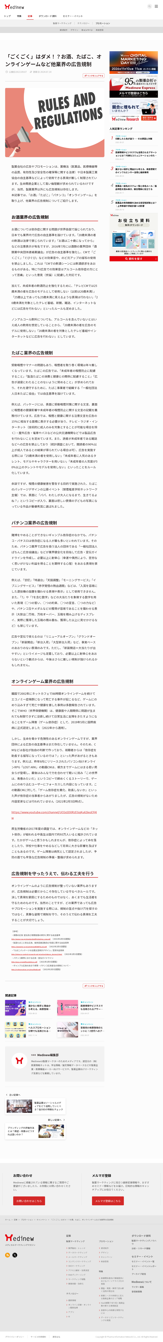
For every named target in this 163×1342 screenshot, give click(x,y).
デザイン (74, 30)
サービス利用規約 (38, 1336)
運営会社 (56, 1336)
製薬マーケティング (62, 23)
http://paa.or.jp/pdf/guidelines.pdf (24, 962)
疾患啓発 (99, 30)
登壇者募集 (137, 1291)
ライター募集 (138, 1286)
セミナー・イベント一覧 (143, 1261)
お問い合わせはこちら (29, 1201)
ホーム (7, 1219)
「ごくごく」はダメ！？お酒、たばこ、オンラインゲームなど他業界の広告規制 (81, 1219)
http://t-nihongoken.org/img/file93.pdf (26, 970)
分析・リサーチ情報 (141, 1248)
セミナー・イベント (73, 16)
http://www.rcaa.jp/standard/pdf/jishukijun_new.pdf (31, 939)
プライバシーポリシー (14, 1336)
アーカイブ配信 (139, 1273)
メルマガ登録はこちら (108, 1201)
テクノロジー (83, 23)
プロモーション (103, 23)
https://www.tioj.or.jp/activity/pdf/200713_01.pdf (29, 947)
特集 (19, 16)
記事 (30, 16)
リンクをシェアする (95, 75)
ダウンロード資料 (48, 16)
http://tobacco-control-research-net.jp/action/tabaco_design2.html (36, 954)
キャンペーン (87, 30)
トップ (7, 16)
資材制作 (63, 30)
